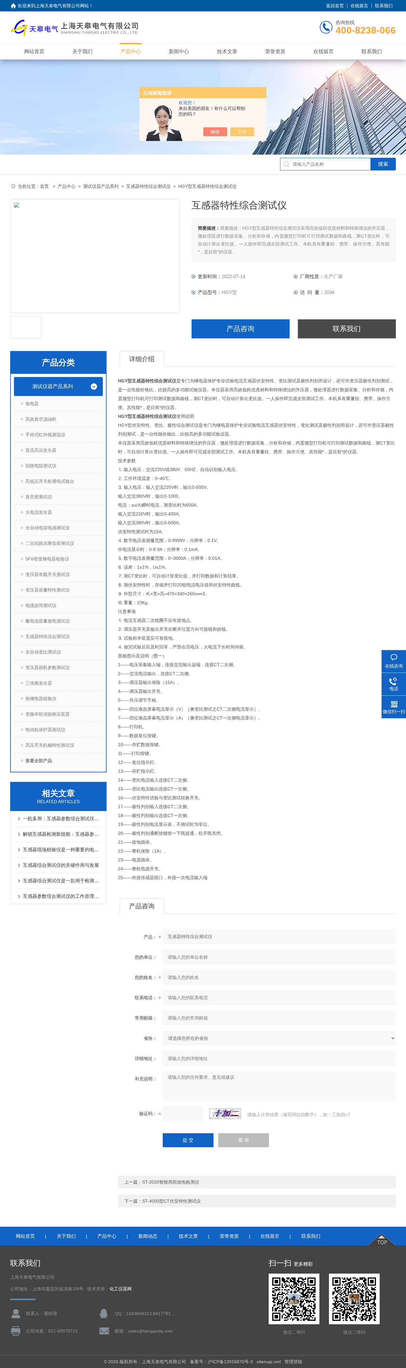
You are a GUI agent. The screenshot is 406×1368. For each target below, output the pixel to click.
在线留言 (359, 5)
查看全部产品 (38, 760)
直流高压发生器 (40, 450)
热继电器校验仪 (40, 698)
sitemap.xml (269, 1361)
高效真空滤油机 (40, 419)
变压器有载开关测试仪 (47, 574)
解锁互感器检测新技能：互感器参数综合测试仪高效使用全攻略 (61, 834)
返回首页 (335, 5)
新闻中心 (179, 51)
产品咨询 (240, 329)
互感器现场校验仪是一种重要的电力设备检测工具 (61, 849)
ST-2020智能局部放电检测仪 (170, 1182)
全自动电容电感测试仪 (47, 527)
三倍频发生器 (38, 683)
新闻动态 (147, 1236)
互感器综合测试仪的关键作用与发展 (61, 865)
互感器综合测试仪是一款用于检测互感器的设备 (61, 880)
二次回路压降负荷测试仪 (49, 543)
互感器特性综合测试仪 (148, 186)
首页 (45, 186)
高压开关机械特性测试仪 (49, 745)
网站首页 (34, 51)
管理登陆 (293, 1361)
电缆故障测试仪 (40, 605)
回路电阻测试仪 (40, 465)
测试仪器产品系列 (101, 186)
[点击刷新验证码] (225, 1113)
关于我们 (82, 51)
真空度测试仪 (38, 496)
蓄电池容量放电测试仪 (47, 620)
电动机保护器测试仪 (45, 729)
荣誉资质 (275, 51)
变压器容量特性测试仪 (47, 589)
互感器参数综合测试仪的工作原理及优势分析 (61, 896)
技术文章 (227, 51)
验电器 (32, 403)
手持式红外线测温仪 (45, 434)
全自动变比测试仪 (43, 652)
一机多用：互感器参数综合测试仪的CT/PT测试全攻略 (61, 818)
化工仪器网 (120, 1289)
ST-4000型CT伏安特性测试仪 (171, 1201)
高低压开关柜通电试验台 (49, 481)
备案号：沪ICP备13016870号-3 (221, 1361)
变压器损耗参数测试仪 (47, 667)
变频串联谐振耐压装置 (47, 714)
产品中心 (131, 51)
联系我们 (384, 5)
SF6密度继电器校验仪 (47, 558)
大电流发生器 (38, 512)
